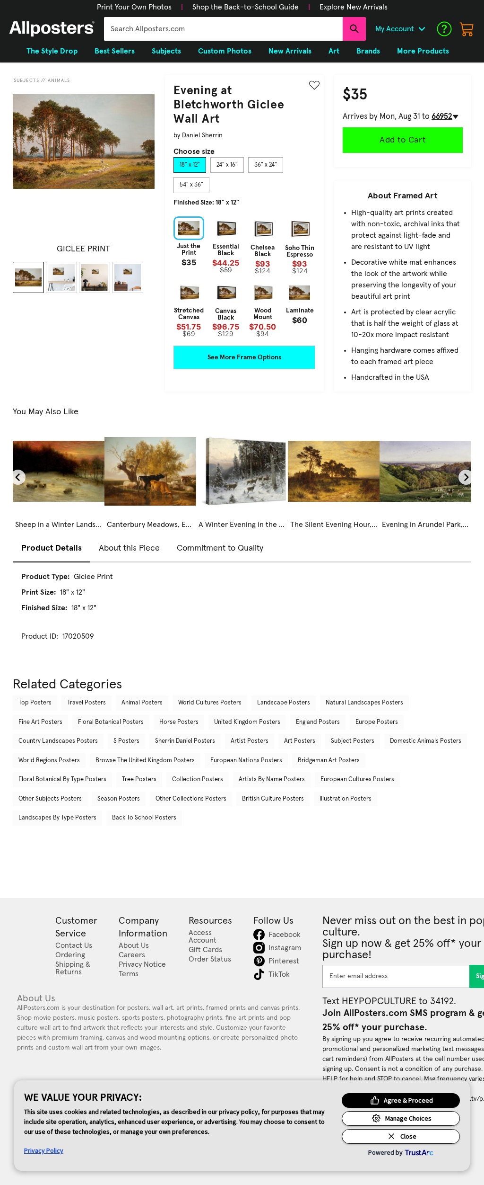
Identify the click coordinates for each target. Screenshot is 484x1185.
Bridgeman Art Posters (329, 760)
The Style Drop (52, 51)
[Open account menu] (421, 29)
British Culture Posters (273, 799)
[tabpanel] (244, 277)
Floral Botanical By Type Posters (62, 779)
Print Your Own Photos (134, 7)
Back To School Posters (144, 818)
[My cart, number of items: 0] (467, 28)
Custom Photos (224, 51)
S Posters (126, 741)
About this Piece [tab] (129, 548)
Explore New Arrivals (354, 7)
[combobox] (223, 29)
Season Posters (118, 799)
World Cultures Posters (210, 703)
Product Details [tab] (51, 548)
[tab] (189, 165)
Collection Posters (197, 779)
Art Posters (299, 741)
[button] (134, 7)
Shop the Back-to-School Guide (245, 7)
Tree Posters (139, 779)
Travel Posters (86, 703)
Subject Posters (352, 741)
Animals (59, 80)
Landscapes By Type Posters (57, 818)
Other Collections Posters (191, 799)
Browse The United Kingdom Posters (145, 760)
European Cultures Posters (357, 779)
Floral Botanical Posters (111, 722)
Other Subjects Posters (50, 799)
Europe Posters (376, 722)
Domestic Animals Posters (425, 741)
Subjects (26, 80)
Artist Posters (249, 741)
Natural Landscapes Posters (364, 703)
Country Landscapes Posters (58, 741)
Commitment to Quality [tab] (220, 548)
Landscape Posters (283, 703)
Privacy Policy (43, 1150)
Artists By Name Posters (272, 779)
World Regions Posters (49, 760)
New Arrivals (289, 51)
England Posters (318, 722)
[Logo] (52, 28)
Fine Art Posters (40, 722)
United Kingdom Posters (247, 722)
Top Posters (35, 703)
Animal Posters (142, 703)
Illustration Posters (346, 799)
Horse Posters (179, 722)
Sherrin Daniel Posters (185, 741)
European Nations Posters (246, 760)
